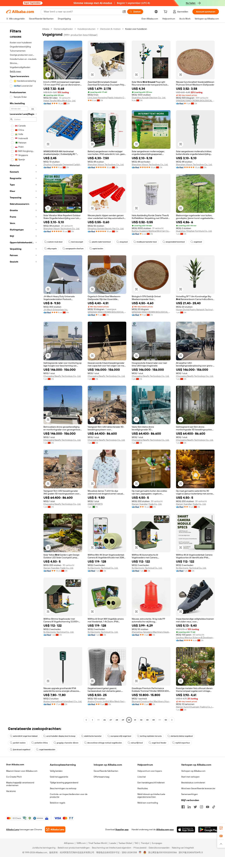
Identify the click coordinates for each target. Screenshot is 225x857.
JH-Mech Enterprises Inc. (55, 309)
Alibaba (45, 29)
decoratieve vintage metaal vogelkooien (104, 743)
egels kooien (97, 248)
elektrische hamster (93, 736)
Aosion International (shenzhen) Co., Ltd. (62, 701)
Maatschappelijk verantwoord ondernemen (20, 784)
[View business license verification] (140, 852)
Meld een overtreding (147, 803)
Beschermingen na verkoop (63, 788)
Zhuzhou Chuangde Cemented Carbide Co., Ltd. (62, 164)
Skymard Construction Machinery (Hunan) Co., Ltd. (151, 701)
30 (129, 720)
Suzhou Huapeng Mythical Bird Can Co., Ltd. (151, 231)
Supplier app (122, 829)
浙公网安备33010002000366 (162, 852)
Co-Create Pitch (14, 777)
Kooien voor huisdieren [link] (136, 29)
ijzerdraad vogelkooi (21, 749)
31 (135, 720)
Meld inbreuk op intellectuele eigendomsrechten (151, 795)
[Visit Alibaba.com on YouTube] (207, 807)
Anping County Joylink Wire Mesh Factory (107, 701)
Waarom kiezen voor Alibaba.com (21, 771)
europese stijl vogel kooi (121, 736)
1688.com (81, 843)
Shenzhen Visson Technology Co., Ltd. (106, 164)
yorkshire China (41, 743)
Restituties (142, 788)
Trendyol (145, 843)
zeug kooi (124, 242)
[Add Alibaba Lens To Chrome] (55, 829)
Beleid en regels (57, 803)
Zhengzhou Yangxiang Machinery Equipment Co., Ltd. (151, 632)
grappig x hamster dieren (67, 743)
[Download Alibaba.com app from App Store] (186, 829)
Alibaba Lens (12, 829)
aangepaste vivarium (75, 248)
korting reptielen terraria (151, 736)
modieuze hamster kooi (147, 242)
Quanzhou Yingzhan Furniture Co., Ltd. (194, 231)
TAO (136, 843)
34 (153, 720)
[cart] (166, 12)
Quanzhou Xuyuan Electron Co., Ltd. (149, 97)
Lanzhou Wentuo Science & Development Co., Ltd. (195, 637)
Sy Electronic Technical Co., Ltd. (103, 568)
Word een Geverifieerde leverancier (198, 788)
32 (141, 720)
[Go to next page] (172, 720)
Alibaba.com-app (165, 829)
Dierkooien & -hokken (110, 29)
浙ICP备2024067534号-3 (191, 852)
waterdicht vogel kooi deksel (25, 736)
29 (123, 720)
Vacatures (11, 791)
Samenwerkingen (189, 794)
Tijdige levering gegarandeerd (64, 782)
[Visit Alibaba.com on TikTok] (214, 807)
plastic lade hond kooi (101, 242)
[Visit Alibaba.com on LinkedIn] (189, 807)
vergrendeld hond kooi (175, 242)
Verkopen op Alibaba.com (193, 771)
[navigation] (23, 375)
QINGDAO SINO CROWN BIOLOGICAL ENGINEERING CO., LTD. (195, 100)
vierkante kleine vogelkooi (182, 736)
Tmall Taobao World (97, 843)
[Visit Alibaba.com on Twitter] (195, 807)
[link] (221, 828)
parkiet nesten (19, 743)
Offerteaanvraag (101, 777)
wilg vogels (52, 248)
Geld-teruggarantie (59, 777)
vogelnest (198, 242)
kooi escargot (77, 242)
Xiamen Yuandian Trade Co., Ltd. (147, 504)
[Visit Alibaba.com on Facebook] (183, 807)
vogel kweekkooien (47, 749)
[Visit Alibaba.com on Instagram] (201, 807)
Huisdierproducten (86, 29)
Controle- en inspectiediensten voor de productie (68, 795)
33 (147, 720)
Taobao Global (125, 843)
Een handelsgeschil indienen (151, 782)
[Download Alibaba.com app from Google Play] (208, 829)
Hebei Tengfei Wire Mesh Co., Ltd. (59, 100)
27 (111, 720)
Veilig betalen (56, 771)
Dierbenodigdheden (63, 29)
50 (166, 720)
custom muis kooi (54, 242)
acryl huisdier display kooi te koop (60, 736)
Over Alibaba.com (15, 764)
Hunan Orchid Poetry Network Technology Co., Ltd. (195, 309)
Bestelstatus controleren (193, 782)
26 (104, 720)
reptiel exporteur (182, 743)
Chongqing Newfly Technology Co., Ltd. (62, 376)
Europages (157, 843)
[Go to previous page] (86, 720)
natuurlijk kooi (137, 743)
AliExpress (69, 843)
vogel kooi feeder (159, 743)
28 (117, 720)
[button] (124, 11)
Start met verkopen (190, 777)
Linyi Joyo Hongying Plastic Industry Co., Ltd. (107, 97)
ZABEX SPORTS (95, 504)
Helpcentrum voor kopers (149, 771)
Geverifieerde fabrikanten (106, 771)
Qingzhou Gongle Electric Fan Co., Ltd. (106, 228)
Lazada (112, 843)
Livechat (141, 777)
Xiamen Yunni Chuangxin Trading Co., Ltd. (195, 707)
